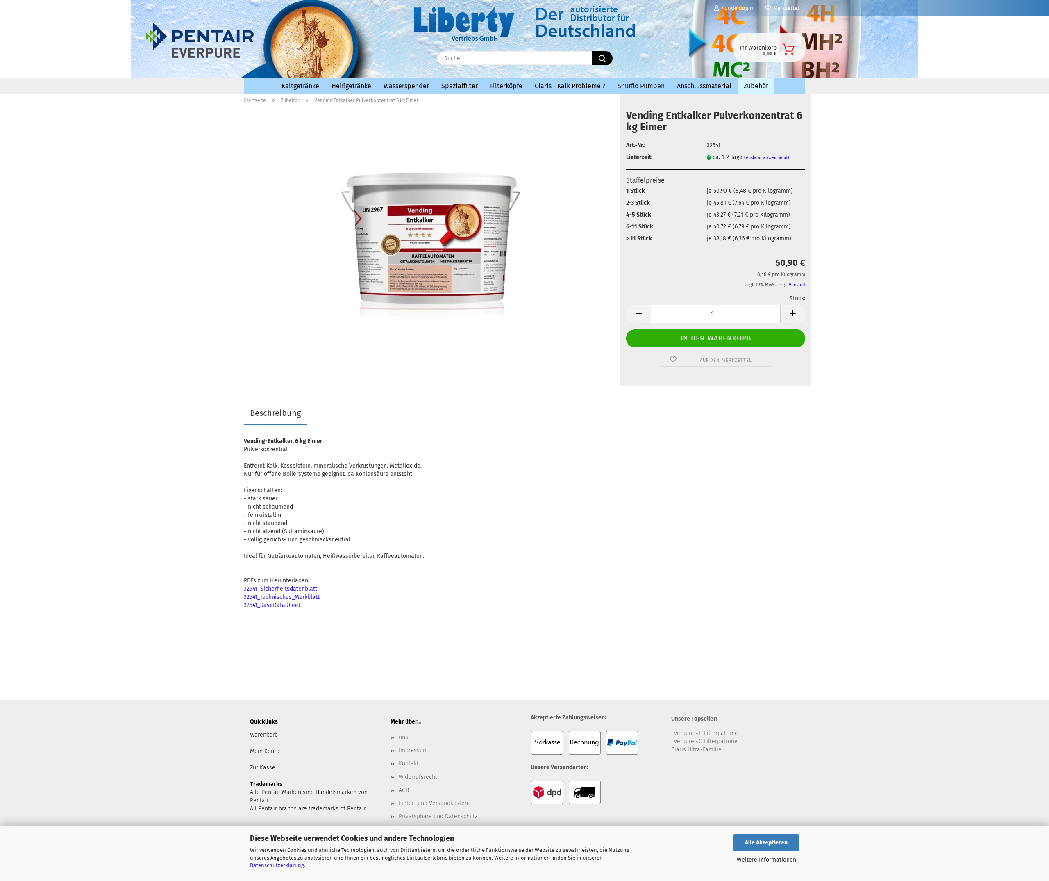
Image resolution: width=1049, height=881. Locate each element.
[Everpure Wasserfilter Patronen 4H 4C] (315, 56)
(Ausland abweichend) (766, 157)
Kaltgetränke (300, 86)
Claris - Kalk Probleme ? (570, 86)
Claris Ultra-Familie (696, 749)
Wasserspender (406, 86)
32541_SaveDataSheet (272, 605)
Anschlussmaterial (704, 86)
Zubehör (756, 86)
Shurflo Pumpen (641, 86)
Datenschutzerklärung (277, 865)
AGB (404, 790)
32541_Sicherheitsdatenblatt (280, 588)
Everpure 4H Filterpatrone (704, 733)
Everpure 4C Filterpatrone (704, 741)
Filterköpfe (506, 86)
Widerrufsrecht (418, 777)
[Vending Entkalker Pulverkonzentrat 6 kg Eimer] (429, 243)
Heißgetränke (351, 86)
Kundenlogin (736, 8)
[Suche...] (602, 58)
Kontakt (409, 763)
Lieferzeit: (639, 157)
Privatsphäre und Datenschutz (438, 816)
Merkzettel (785, 8)
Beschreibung (275, 413)
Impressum (413, 750)
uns (403, 737)
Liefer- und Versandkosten (433, 803)
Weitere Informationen (766, 859)
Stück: (797, 298)
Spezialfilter (459, 86)
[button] (638, 314)
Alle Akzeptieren (766, 842)
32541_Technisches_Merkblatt (282, 596)
